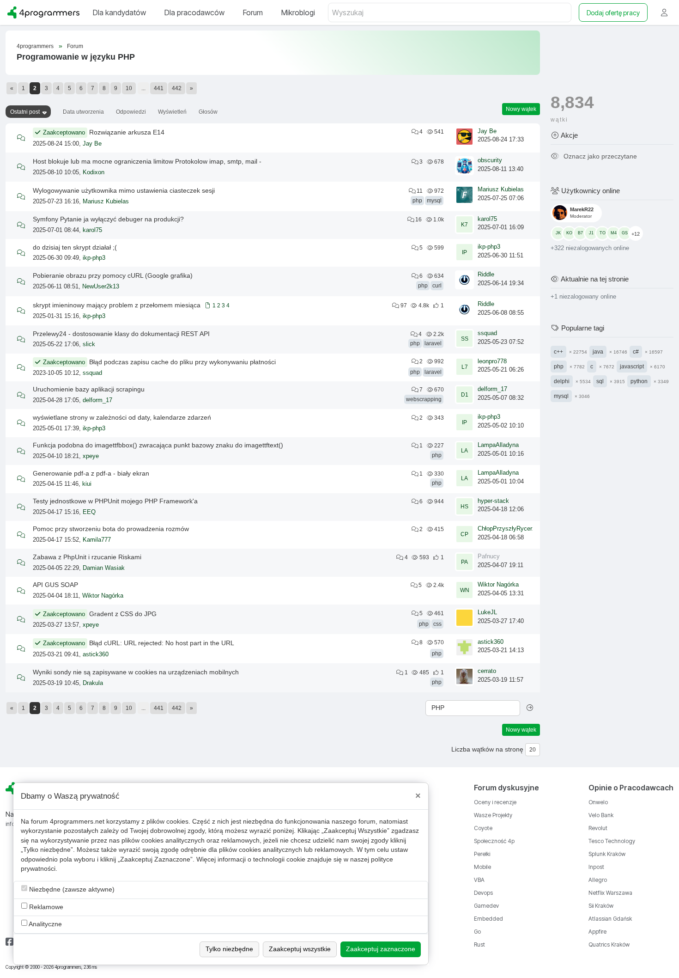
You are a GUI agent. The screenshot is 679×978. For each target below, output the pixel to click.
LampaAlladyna (498, 445)
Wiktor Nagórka (102, 596)
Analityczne (44, 924)
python (639, 381)
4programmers (35, 46)
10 (129, 88)
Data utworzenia (83, 112)
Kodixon (93, 172)
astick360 (96, 654)
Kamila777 (97, 540)
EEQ (89, 512)
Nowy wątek (521, 109)
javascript (632, 366)
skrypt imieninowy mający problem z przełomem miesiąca (116, 305)
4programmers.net (77, 821)
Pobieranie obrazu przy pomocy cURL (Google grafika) (113, 275)
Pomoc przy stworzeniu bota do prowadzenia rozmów (111, 528)
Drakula (93, 683)
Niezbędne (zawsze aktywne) (71, 889)
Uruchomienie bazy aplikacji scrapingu (89, 389)
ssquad (487, 333)
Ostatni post (25, 112)
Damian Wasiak (104, 568)
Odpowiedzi (131, 112)
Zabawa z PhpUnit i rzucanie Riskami (87, 557)
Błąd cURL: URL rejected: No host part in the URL (161, 643)
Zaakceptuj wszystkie (300, 949)
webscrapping (424, 399)
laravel (433, 343)
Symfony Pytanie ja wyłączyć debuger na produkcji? (108, 219)
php (417, 200)
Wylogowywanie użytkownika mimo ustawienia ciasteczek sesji (124, 190)
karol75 (92, 230)
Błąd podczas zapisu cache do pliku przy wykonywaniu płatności (182, 362)
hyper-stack (493, 501)
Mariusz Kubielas (106, 201)
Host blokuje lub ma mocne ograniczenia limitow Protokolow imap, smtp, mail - (147, 161)
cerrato (487, 671)
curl (437, 285)
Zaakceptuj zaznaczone (380, 949)
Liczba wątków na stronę (487, 749)
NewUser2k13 (100, 286)
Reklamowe (45, 907)
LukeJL (487, 612)
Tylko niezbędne (229, 949)
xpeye (91, 456)
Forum (75, 46)
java (598, 351)
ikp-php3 (94, 258)
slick (89, 344)
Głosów (208, 112)
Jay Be (92, 144)
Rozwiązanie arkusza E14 (126, 132)
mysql (434, 200)
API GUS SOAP (55, 584)
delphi (562, 381)
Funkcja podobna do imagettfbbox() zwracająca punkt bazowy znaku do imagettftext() (158, 445)
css (437, 624)
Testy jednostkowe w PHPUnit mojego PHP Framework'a (115, 501)
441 (159, 88)
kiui (86, 484)
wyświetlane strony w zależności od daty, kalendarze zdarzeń (122, 417)
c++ (558, 351)
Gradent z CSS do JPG (123, 613)
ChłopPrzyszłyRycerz (506, 529)
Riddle (486, 274)
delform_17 (97, 400)
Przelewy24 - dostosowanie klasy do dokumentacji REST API (121, 333)
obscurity (490, 160)
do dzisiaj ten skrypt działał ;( (75, 247)
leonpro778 (492, 361)
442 (177, 88)
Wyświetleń (172, 112)
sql (600, 381)
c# (636, 351)
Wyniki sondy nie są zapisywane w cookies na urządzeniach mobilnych (136, 672)
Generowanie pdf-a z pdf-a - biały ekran (91, 473)
